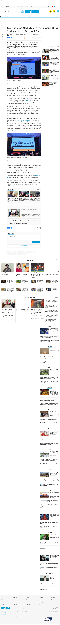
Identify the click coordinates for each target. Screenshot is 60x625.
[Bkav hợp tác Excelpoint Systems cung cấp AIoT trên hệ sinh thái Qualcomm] (14, 213)
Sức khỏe (19, 16)
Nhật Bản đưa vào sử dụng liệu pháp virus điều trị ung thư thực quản (54, 516)
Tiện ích (26, 6)
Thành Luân (12, 34)
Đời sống (15, 16)
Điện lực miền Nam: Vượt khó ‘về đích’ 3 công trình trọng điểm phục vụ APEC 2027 (49, 378)
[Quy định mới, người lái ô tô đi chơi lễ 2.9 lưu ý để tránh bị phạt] (44, 558)
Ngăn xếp (24, 254)
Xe (45, 16)
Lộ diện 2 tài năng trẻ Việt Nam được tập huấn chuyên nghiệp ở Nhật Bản (49, 501)
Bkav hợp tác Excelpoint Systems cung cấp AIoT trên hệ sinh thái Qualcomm (30, 210)
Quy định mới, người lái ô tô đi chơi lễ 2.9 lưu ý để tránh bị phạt (54, 556)
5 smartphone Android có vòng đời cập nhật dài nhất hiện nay (49, 548)
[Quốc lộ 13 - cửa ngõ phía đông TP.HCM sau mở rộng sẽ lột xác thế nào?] (44, 372)
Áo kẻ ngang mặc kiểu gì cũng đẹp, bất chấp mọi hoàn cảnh (48, 584)
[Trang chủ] (0, 16)
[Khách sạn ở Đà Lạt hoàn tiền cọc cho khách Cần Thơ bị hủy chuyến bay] (44, 414)
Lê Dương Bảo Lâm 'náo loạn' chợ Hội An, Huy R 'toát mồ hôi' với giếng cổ (49, 444)
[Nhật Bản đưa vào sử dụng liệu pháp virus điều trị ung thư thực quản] (44, 517)
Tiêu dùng (50, 16)
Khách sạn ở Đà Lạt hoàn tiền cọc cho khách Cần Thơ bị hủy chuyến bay (54, 413)
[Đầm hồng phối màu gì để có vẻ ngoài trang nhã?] (44, 578)
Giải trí (35, 16)
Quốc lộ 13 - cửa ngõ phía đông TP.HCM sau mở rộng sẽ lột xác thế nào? (54, 371)
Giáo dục (26, 16)
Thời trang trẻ (55, 16)
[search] (11, 11)
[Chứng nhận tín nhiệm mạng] (47, 619)
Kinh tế (12, 16)
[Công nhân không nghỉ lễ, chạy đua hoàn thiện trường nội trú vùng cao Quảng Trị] (44, 474)
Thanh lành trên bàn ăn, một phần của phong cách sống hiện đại (49, 589)
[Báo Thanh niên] (5, 608)
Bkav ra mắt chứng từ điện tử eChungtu (18, 223)
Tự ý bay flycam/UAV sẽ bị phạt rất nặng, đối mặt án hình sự (49, 382)
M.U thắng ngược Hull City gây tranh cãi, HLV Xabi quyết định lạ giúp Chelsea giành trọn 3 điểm (49, 506)
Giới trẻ (23, 16)
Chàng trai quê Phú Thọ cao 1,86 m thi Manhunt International (47, 439)
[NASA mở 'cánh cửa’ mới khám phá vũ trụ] (44, 351)
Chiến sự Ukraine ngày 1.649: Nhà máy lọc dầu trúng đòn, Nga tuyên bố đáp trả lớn (49, 357)
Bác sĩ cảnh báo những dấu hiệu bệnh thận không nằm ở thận (48, 527)
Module (14, 254)
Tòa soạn (32, 608)
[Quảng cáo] (50, 11)
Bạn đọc (53, 597)
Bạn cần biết (21, 6)
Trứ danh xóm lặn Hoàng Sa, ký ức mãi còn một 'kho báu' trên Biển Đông (54, 330)
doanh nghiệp (27, 100)
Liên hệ (30, 6)
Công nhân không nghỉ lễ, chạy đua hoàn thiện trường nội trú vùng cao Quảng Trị (54, 474)
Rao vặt (52, 599)
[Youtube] (52, 7)
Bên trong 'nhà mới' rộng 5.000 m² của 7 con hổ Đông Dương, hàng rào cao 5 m (49, 400)
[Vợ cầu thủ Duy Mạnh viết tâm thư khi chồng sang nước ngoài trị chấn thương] (44, 433)
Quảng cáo (23, 608)
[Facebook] (54, 7)
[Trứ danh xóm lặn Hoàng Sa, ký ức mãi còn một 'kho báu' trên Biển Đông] (44, 331)
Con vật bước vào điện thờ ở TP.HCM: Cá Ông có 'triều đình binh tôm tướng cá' (49, 341)
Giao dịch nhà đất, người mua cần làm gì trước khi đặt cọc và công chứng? (49, 337)
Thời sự (6, 16)
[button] (2, 25)
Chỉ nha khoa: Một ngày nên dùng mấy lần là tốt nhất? (49, 523)
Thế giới (9, 16)
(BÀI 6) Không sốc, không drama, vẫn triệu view (48, 464)
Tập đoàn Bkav (9, 254)
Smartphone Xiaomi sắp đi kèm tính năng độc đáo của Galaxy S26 (49, 543)
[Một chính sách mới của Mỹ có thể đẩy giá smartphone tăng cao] (44, 537)
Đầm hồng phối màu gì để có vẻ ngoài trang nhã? (54, 577)
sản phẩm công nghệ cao (23, 120)
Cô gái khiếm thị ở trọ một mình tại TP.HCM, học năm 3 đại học (49, 485)
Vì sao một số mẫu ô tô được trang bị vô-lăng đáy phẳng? (49, 564)
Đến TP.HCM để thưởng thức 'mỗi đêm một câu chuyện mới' (49, 423)
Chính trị (3, 16)
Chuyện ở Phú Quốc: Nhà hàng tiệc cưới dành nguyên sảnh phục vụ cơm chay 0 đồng (49, 404)
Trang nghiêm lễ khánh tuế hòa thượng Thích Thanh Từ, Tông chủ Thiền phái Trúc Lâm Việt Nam (54, 393)
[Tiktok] (56, 7)
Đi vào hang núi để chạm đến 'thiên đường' (48, 419)
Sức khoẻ (15, 599)
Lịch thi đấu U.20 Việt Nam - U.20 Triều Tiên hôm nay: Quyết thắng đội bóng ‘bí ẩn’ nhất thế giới (54, 495)
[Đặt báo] (54, 11)
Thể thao (38, 16)
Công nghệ (42, 16)
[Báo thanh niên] (30, 11)
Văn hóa (32, 16)
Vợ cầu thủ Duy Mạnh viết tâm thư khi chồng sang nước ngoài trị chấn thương (54, 433)
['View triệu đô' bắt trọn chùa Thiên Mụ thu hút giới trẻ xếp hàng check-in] (44, 454)
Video (47, 16)
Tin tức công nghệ (16, 24)
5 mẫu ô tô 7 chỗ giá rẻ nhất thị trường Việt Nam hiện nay (49, 568)
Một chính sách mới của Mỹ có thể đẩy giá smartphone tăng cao (54, 536)
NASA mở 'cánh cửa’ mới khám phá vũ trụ (54, 349)
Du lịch (29, 16)
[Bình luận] (2, 34)
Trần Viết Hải (19, 254)
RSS (28, 608)
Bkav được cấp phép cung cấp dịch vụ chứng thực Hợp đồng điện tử (24, 220)
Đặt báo (18, 608)
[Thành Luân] (8, 35)
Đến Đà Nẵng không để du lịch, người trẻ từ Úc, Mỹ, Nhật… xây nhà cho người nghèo (49, 460)
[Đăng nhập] (58, 11)
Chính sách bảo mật (39, 608)
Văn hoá (27, 599)
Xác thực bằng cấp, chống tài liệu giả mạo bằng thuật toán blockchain (49, 480)
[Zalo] (58, 7)
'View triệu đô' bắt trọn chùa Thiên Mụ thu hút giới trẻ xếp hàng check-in (54, 453)
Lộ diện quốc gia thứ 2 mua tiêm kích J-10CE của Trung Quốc (49, 362)
